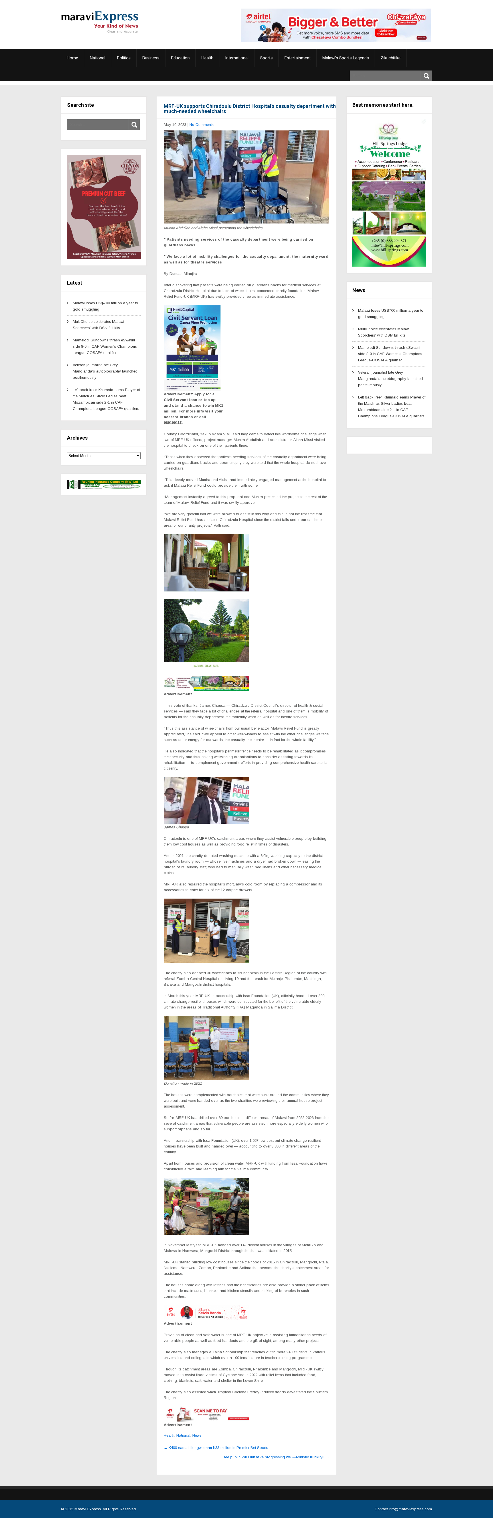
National (97, 58)
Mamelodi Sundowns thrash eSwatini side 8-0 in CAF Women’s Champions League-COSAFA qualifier (105, 346)
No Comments (201, 124)
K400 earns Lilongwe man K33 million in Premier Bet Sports (216, 1447)
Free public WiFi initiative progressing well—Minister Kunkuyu (275, 1457)
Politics (124, 58)
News (196, 1435)
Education (180, 58)
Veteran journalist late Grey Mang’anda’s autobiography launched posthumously (105, 371)
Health (207, 58)
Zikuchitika (391, 58)
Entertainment (297, 58)
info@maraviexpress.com (410, 1509)
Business (150, 58)
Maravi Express (87, 1509)
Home (72, 58)
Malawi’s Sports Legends (345, 58)
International (236, 58)
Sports (266, 58)
